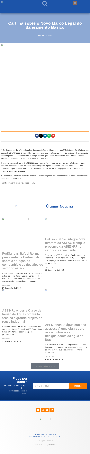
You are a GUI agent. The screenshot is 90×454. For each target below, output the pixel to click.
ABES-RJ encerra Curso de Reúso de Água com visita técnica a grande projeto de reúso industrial (22, 316)
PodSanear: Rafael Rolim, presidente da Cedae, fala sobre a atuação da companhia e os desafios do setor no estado (22, 261)
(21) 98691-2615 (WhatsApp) (45, 445)
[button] (37, 136)
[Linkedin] (52, 410)
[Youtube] (47, 410)
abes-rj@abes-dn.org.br (45, 441)
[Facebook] (38, 410)
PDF (32, 183)
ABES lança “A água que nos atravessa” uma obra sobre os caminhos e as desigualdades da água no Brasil (65, 332)
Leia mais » (7, 285)
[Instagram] (43, 410)
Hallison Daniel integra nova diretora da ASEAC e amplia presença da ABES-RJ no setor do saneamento (65, 244)
